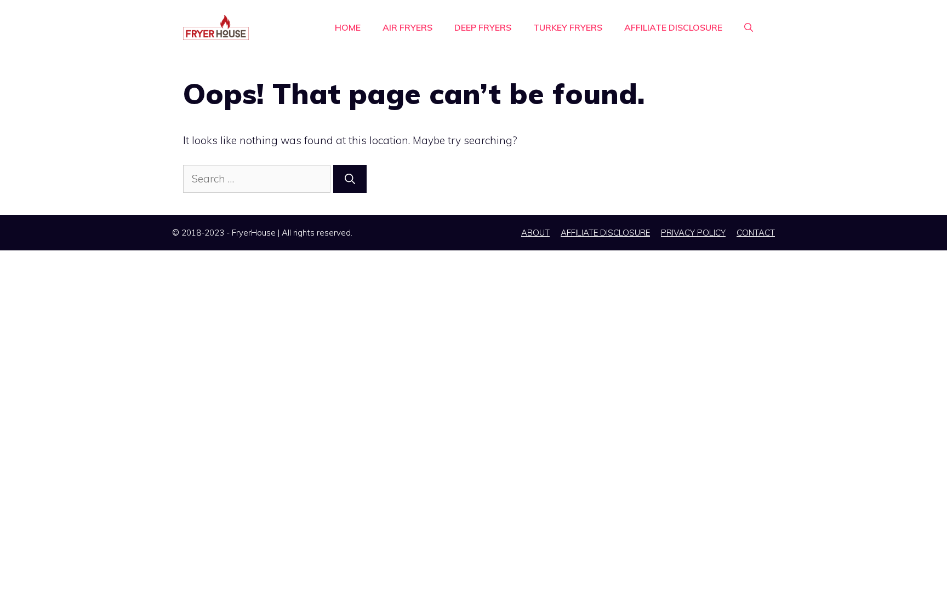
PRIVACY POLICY (693, 232)
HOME (348, 27)
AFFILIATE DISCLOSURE (673, 27)
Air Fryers (407, 27)
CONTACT (756, 232)
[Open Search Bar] (748, 27)
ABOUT (535, 232)
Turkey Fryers (567, 27)
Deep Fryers (482, 27)
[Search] (350, 179)
